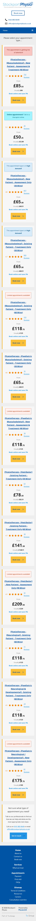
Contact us (18, 856)
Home (5, 30)
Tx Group (11, 916)
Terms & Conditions (18, 891)
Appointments (18, 873)
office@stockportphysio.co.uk (19, 23)
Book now (18, 13)
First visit (18, 879)
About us (18, 853)
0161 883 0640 (13, 20)
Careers (18, 897)
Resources (18, 894)
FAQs (18, 882)
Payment (18, 876)
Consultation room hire (18, 900)
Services (18, 864)
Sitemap (18, 887)
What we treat (18, 868)
